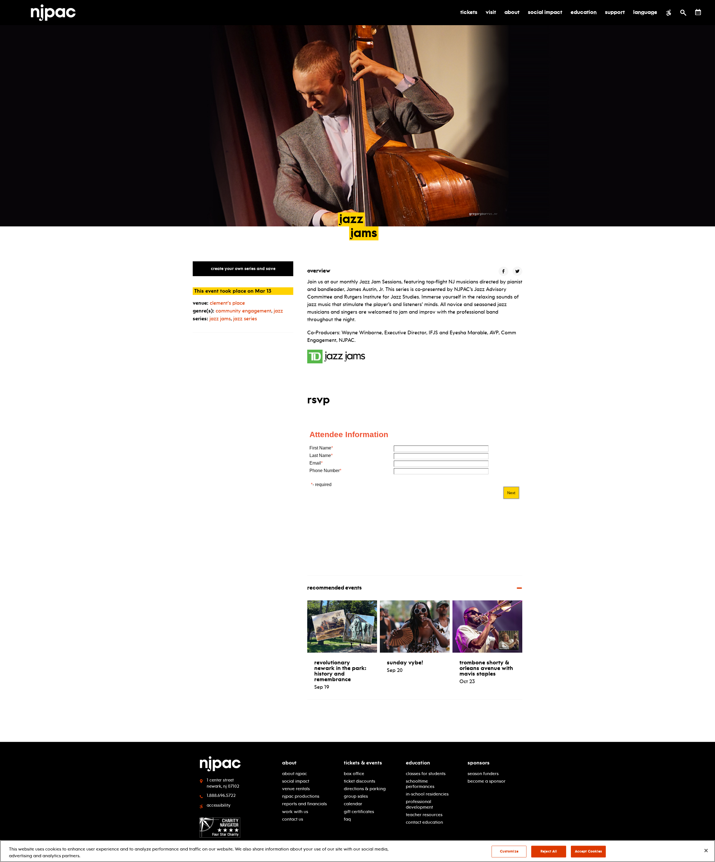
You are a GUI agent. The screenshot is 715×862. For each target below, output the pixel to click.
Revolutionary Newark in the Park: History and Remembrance (340, 671)
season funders (483, 773)
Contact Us (292, 819)
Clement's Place (227, 303)
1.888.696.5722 (221, 795)
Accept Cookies (588, 851)
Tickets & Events (363, 762)
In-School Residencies (427, 794)
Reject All (548, 851)
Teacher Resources (424, 814)
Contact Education (424, 822)
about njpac (294, 773)
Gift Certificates (359, 811)
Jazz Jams (220, 319)
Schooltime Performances (420, 783)
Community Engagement (243, 311)
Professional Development (419, 804)
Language (645, 12)
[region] (357, 851)
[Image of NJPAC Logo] (55, 12)
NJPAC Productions (300, 796)
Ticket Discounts (359, 781)
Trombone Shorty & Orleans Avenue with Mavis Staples (486, 668)
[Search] (683, 12)
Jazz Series (245, 319)
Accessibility (218, 805)
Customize (509, 851)
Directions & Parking (365, 788)
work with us (295, 811)
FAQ (347, 819)
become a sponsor (487, 781)
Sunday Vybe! (405, 662)
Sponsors (479, 762)
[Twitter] (517, 271)
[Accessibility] (669, 12)
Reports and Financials (304, 803)
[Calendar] (698, 12)
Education (418, 762)
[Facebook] (503, 271)
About (289, 762)
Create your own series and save (243, 268)
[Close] (706, 850)
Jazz (278, 311)
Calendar (353, 803)
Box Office (354, 773)
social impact (295, 781)
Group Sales (356, 796)
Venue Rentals (296, 788)
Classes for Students (425, 773)
